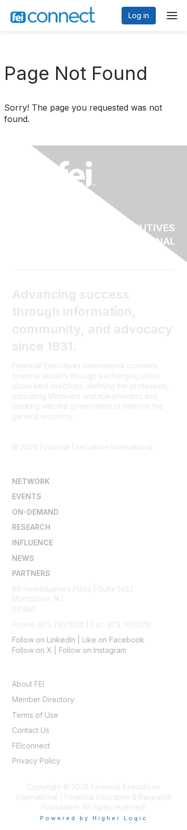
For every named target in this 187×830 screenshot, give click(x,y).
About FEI (28, 683)
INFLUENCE (32, 542)
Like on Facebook (113, 639)
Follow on (29, 650)
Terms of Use (35, 715)
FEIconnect (31, 745)
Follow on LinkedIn (43, 639)
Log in (138, 15)
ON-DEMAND (35, 511)
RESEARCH (31, 527)
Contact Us (30, 730)
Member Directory (43, 699)
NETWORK (31, 481)
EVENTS (27, 496)
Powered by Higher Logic (94, 818)
